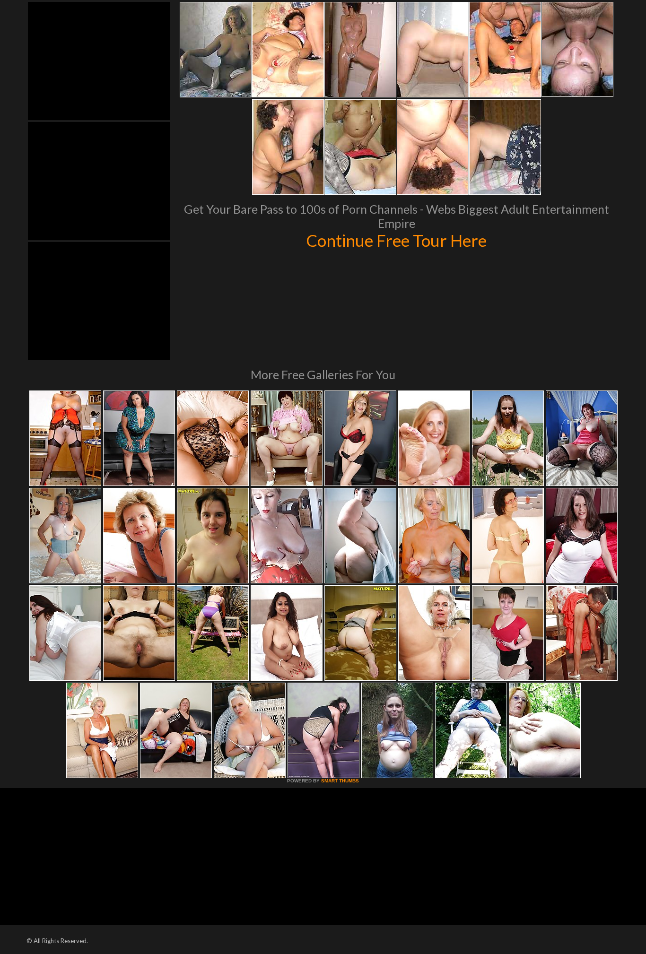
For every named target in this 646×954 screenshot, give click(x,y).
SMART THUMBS (340, 780)
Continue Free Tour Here (396, 240)
